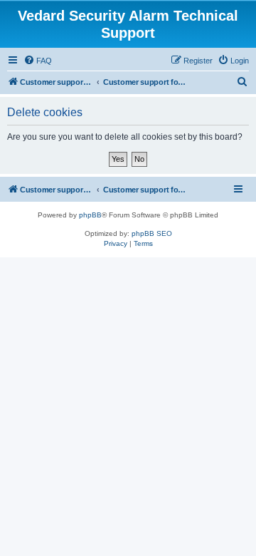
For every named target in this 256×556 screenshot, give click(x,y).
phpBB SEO (152, 233)
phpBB (90, 215)
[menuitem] (37, 60)
